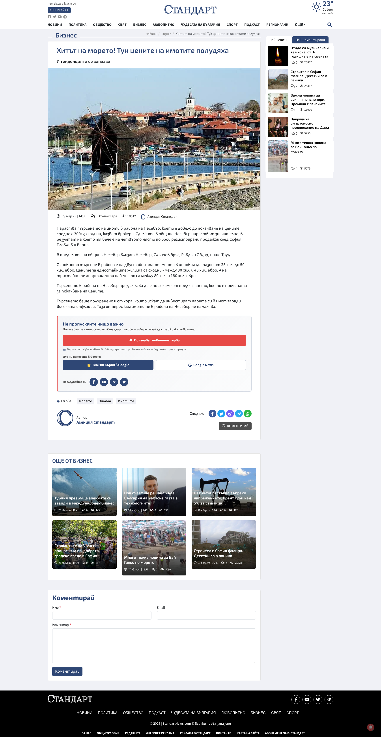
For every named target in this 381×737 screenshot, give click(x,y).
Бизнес (166, 34)
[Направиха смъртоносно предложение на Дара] (278, 127)
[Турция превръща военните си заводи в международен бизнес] (84, 492)
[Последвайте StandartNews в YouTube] (60, 17)
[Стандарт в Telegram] (114, 382)
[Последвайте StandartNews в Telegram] (65, 17)
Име (56, 607)
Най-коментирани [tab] (310, 39)
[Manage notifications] (370, 727)
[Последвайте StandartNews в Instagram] (54, 17)
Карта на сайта (248, 733)
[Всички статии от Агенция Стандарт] (65, 418)
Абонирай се (59, 10)
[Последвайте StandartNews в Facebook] (49, 17)
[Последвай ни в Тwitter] (318, 699)
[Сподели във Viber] (230, 413)
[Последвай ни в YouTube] (307, 699)
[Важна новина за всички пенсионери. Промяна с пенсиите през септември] (278, 103)
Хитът (105, 401)
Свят (276, 713)
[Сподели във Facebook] (212, 413)
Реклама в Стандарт (195, 733)
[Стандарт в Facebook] (94, 382)
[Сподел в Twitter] (221, 413)
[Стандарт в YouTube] (104, 382)
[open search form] (329, 24)
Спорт (292, 713)
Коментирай (237, 426)
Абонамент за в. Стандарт (285, 733)
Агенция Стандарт (163, 216)
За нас (86, 733)
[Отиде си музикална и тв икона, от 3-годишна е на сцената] (278, 56)
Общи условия (108, 733)
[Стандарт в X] (124, 382)
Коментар (61, 625)
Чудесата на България (193, 713)
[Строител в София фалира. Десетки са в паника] (224, 544)
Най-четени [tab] (279, 39)
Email (161, 607)
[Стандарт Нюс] (70, 702)
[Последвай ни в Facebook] (295, 699)
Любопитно (233, 713)
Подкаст (157, 713)
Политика (108, 713)
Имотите (126, 401)
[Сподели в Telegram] (239, 413)
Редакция (132, 733)
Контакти (223, 733)
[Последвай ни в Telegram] (329, 699)
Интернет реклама (160, 733)
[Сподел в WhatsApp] (248, 413)
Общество (133, 713)
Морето (85, 401)
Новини (151, 34)
